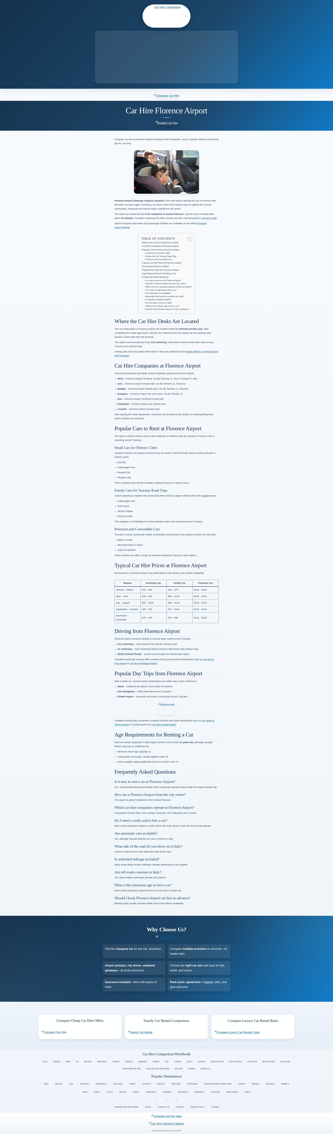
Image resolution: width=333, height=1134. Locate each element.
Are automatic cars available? (158, 293)
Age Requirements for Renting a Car (159, 273)
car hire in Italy (209, 218)
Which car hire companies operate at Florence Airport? (169, 287)
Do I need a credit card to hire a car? (161, 290)
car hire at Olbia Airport (164, 724)
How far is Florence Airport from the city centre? (166, 284)
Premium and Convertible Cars (159, 259)
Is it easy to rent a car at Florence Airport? (163, 280)
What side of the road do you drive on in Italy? (165, 296)
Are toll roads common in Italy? (159, 303)
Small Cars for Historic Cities (158, 253)
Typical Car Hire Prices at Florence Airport (161, 263)
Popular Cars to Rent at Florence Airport (160, 250)
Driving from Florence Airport (155, 266)
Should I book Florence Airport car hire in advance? (167, 309)
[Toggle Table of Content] (189, 238)
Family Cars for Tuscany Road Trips (161, 256)
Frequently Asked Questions (155, 277)
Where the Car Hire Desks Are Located (160, 242)
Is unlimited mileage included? (158, 300)
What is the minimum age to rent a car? (162, 306)
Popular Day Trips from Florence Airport (160, 270)
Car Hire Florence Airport (166, 110)
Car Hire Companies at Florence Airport (160, 246)
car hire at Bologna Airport (143, 663)
